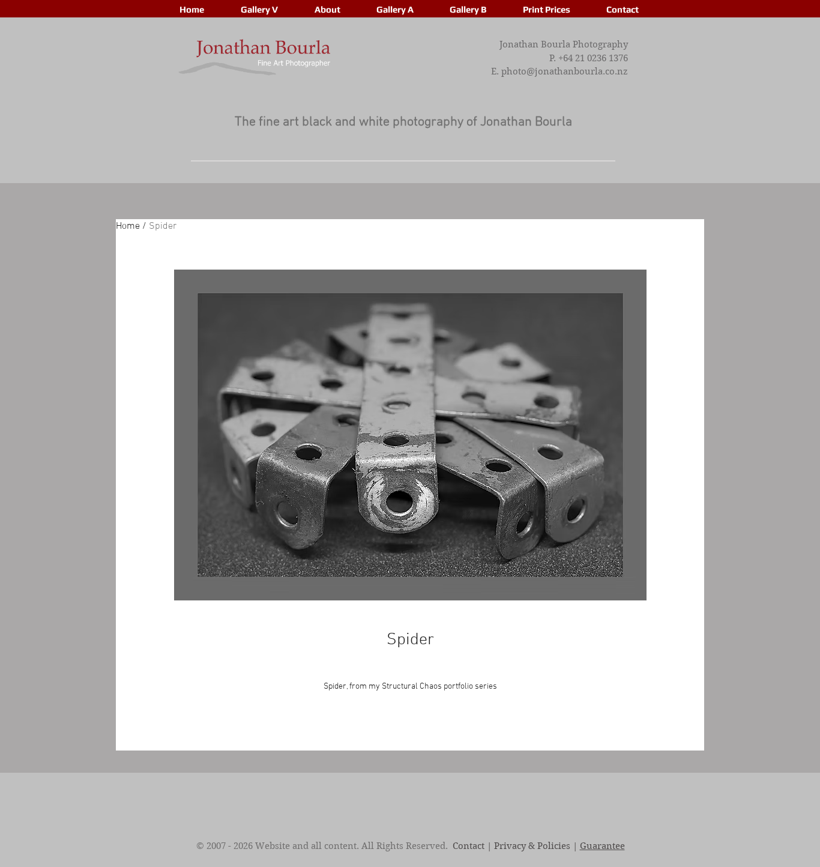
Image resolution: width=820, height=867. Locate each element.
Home (128, 226)
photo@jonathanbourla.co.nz (564, 71)
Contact (468, 846)
